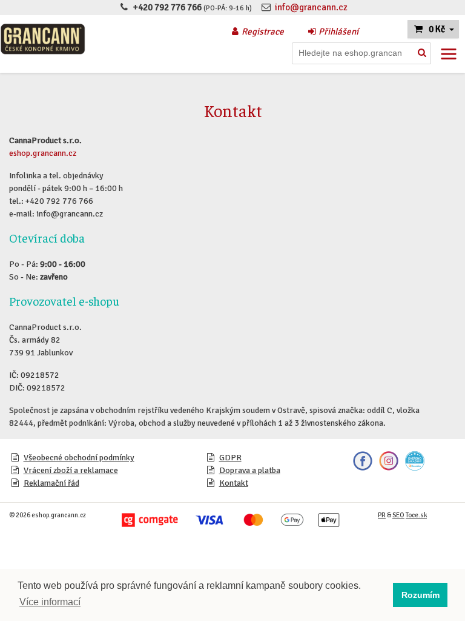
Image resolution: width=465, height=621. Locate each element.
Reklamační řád (51, 483)
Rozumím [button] (420, 595)
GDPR (230, 457)
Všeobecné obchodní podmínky (79, 457)
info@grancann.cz (311, 7)
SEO (398, 515)
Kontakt (233, 483)
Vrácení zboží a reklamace (71, 470)
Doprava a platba (249, 470)
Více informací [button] (50, 602)
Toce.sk (416, 515)
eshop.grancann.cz (42, 153)
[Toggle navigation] (448, 53)
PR (382, 515)
